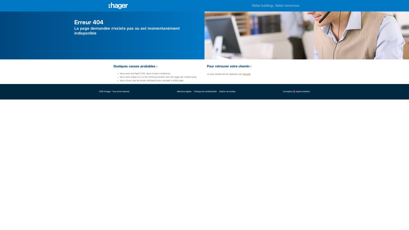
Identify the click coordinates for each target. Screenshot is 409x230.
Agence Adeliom (303, 92)
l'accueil (246, 74)
